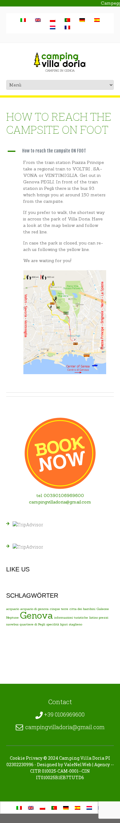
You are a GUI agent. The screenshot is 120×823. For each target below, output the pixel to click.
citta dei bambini (82, 609)
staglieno (75, 624)
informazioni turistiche (71, 617)
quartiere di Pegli (32, 624)
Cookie (17, 758)
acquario (12, 609)
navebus (12, 624)
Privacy (34, 758)
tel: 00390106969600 (60, 495)
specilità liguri (57, 624)
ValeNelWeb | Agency (87, 764)
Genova (36, 615)
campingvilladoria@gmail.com (60, 502)
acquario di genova (34, 609)
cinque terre (59, 609)
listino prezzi (98, 617)
